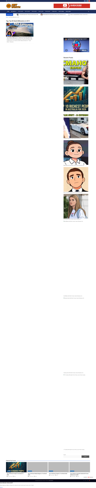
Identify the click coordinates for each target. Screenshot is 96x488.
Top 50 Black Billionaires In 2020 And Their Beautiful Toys (19, 37)
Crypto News (61, 11)
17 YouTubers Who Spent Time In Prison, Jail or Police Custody (74, 449)
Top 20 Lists (34, 11)
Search (65, 454)
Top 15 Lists (27, 11)
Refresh (1, 487)
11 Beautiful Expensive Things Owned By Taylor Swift (72, 138)
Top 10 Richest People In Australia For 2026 (71, 111)
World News (68, 11)
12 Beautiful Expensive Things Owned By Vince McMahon (73, 84)
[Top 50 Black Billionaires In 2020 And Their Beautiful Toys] (19, 30)
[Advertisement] (76, 28)
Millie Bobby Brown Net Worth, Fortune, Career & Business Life (74, 165)
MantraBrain (51, 480)
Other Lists (54, 11)
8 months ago (10, 476)
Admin (15, 476)
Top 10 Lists (20, 11)
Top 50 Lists (47, 11)
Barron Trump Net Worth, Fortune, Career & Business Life (73, 192)
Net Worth (13, 11)
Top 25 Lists (40, 11)
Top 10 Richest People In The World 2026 (58, 473)
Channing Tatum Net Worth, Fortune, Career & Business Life (73, 372)
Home (8, 11)
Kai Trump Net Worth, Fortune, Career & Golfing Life (72, 219)
